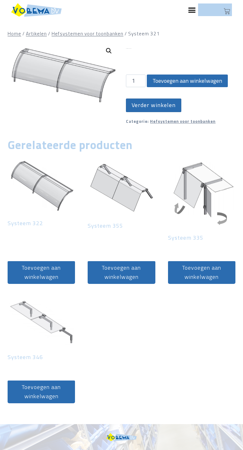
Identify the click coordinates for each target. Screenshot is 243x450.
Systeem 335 (185, 237)
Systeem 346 (25, 357)
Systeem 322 (25, 223)
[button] (192, 10)
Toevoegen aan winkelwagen (187, 80)
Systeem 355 (105, 225)
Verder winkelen (154, 105)
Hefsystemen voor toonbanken (182, 121)
